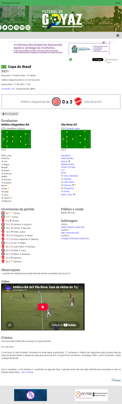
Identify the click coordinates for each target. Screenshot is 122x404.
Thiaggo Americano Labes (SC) (75, 238)
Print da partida (10, 113)
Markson (68, 185)
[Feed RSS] (34, 27)
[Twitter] (17, 27)
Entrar (118, 2)
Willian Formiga (68, 167)
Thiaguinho (69, 188)
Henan (67, 191)
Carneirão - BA (7, 88)
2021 (5, 71)
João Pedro (69, 182)
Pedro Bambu (67, 158)
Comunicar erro (112, 59)
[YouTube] (23, 27)
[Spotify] (28, 27)
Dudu (63, 172)
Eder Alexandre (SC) (70, 232)
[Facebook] (11, 27)
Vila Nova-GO (93, 102)
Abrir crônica (27, 372)
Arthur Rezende (71, 175)
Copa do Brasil (19, 66)
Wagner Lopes (73, 128)
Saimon (64, 161)
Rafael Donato (67, 164)
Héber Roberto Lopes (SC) (73, 227)
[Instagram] (40, 27)
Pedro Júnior (67, 194)
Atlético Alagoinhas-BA (35, 102)
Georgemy (66, 155)
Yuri (63, 169)
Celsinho (67, 178)
